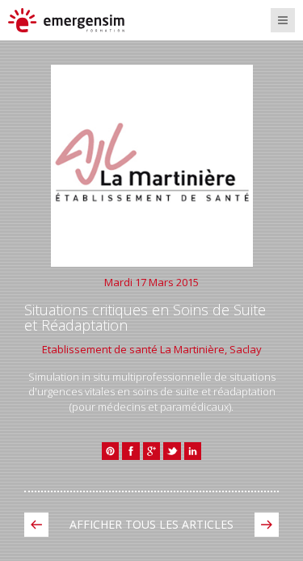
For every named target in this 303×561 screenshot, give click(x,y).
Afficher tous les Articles (151, 524)
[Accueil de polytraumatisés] (267, 524)
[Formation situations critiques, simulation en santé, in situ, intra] (79, 20)
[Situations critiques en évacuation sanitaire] (36, 524)
